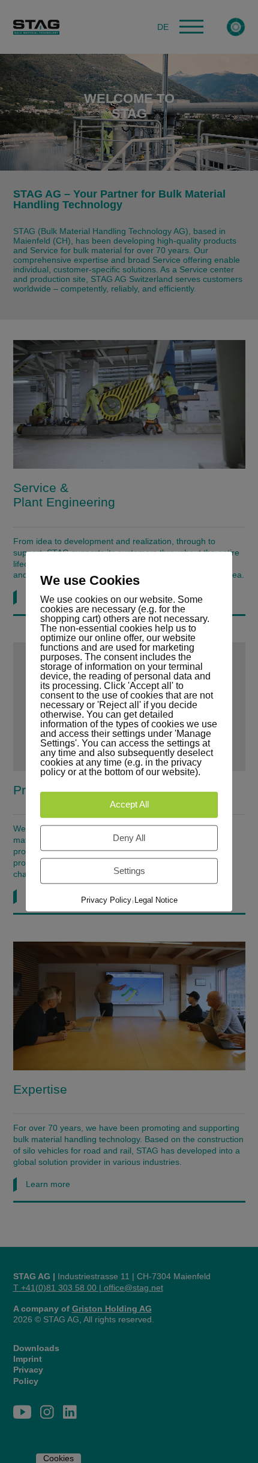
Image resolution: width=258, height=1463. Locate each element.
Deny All (129, 838)
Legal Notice (156, 900)
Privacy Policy (106, 900)
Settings (129, 871)
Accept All (129, 805)
